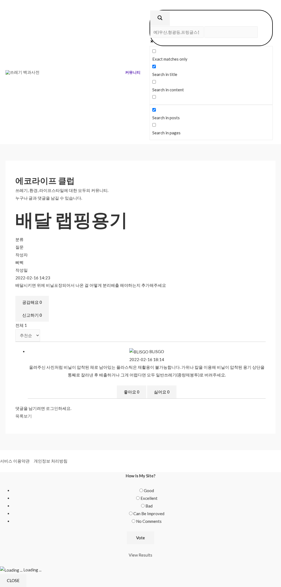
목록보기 (23, 415)
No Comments (149, 521)
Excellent (149, 498)
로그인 (52, 408)
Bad (149, 505)
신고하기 (32, 315)
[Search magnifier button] (160, 18)
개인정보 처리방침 (51, 460)
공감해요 (32, 302)
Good (149, 490)
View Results (140, 554)
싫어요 (162, 391)
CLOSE (13, 580)
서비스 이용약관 (15, 460)
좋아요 (131, 391)
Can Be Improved (148, 513)
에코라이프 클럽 (45, 180)
